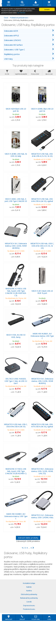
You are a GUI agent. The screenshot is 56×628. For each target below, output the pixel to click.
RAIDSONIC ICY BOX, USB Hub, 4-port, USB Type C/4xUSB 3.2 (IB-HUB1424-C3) (15, 292)
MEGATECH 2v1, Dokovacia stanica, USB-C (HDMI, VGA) (42, 516)
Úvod (6, 17)
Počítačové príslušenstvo (19, 17)
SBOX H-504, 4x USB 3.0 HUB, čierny (15, 336)
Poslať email (36, 619)
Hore (49, 619)
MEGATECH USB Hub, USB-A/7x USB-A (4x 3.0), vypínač (42, 425)
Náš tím (29, 587)
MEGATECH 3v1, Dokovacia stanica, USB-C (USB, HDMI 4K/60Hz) (42, 381)
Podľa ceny (35, 74)
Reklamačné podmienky (29, 598)
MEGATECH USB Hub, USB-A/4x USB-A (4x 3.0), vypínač (42, 200)
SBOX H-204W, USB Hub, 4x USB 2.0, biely (16, 155)
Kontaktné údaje (29, 583)
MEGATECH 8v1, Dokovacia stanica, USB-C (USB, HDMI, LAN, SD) (42, 471)
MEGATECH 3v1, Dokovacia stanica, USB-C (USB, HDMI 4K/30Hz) (16, 245)
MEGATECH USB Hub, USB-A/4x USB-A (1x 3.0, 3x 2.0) (42, 155)
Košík (49, 5)
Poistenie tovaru (29, 609)
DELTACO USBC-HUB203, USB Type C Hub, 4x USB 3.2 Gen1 (16, 381)
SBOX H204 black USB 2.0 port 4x (16, 110)
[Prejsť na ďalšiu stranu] (33, 548)
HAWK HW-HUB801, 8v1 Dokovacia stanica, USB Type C (15, 516)
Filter (7, 74)
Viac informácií (21, 13)
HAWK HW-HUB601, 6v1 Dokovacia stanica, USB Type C (42, 336)
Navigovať (8, 619)
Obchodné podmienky (29, 594)
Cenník (29, 602)
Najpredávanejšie (21, 74)
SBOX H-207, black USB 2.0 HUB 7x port (42, 292)
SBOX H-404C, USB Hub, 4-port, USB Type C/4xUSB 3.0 (16, 200)
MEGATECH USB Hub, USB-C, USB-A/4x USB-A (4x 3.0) (15, 425)
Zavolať (22, 619)
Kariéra (29, 590)
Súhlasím (47, 9)
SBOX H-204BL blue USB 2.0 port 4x (42, 110)
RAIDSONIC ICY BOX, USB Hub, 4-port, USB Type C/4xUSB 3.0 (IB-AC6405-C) (16, 471)
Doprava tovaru (29, 605)
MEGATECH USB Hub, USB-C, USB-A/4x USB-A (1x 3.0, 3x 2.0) (42, 245)
